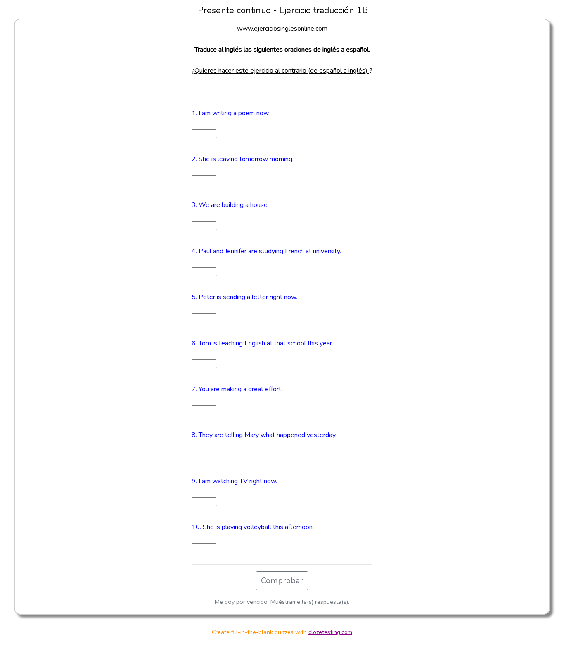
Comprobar (282, 580)
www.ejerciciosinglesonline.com (282, 28)
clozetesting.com (330, 632)
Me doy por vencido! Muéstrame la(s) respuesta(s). (282, 602)
